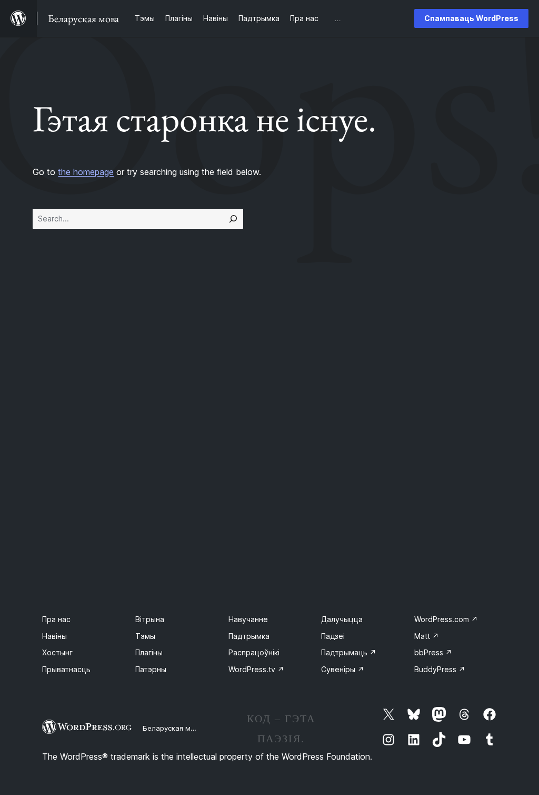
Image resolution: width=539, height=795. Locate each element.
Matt (426, 636)
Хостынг (57, 652)
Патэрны (150, 669)
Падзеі (333, 636)
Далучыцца (342, 619)
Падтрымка (249, 636)
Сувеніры (342, 669)
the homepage (86, 172)
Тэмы (145, 636)
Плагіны (149, 652)
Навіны (54, 636)
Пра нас (56, 619)
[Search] (233, 219)
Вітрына (149, 619)
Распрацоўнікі (254, 652)
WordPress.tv (256, 669)
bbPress (433, 652)
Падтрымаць (348, 652)
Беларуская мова (173, 728)
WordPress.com (446, 619)
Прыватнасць (66, 669)
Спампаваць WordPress (471, 18)
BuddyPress (439, 669)
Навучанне (248, 619)
